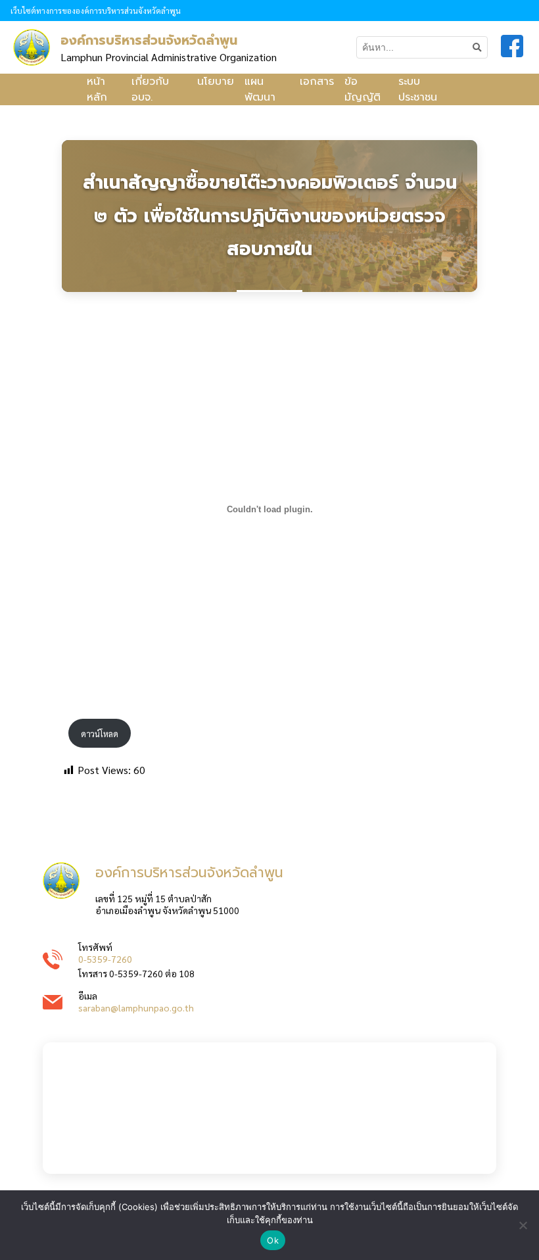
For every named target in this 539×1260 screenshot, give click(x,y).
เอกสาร (317, 81)
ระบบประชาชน (417, 89)
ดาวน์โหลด (99, 733)
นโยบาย (215, 81)
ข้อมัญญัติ (362, 89)
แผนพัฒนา (260, 89)
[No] (522, 1225)
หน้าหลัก (97, 89)
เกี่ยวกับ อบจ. (150, 89)
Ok (273, 1240)
